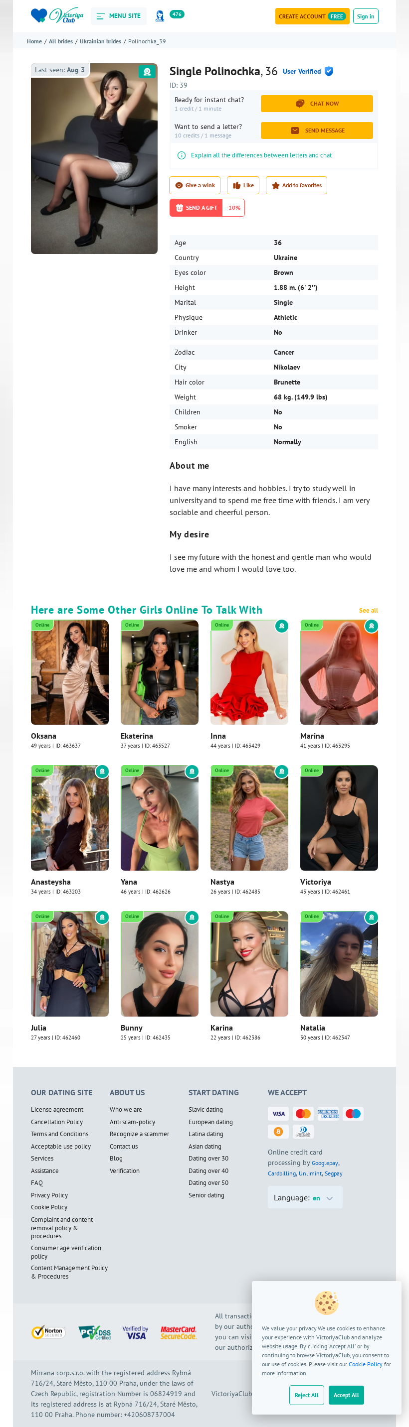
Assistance (45, 1171)
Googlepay (325, 1163)
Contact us (124, 1147)
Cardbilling (282, 1173)
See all (368, 611)
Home (34, 41)
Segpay (334, 1173)
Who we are (126, 1110)
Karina (221, 1028)
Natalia (312, 1028)
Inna (218, 736)
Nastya (222, 882)
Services (42, 1159)
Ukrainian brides (100, 41)
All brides (61, 41)
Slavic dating (206, 1110)
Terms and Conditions (59, 1134)
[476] (162, 16)
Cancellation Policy (57, 1122)
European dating (211, 1122)
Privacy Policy (49, 1195)
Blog (116, 1159)
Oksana (43, 736)
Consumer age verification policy (66, 1252)
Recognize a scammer (139, 1134)
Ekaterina (137, 736)
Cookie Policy (366, 1364)
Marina (312, 736)
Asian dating (205, 1147)
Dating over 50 (208, 1183)
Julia (38, 1028)
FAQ (37, 1183)
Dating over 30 (208, 1159)
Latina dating (206, 1134)
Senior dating (206, 1195)
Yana (129, 882)
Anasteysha (51, 882)
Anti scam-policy (132, 1122)
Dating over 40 (208, 1171)
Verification (125, 1171)
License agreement (57, 1110)
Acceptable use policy (61, 1147)
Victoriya (315, 882)
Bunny (132, 1028)
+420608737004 (149, 1414)
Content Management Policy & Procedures (69, 1272)
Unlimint (310, 1173)
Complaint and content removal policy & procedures (62, 1228)
